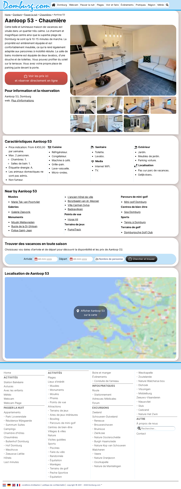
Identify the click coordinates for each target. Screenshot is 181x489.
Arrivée (28, 258)
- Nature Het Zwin (147, 414)
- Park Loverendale (15, 416)
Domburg (62, 5)
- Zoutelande (144, 376)
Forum (96, 402)
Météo (160, 5)
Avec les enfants (13, 390)
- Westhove (11, 449)
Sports (52, 443)
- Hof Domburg (13, 445)
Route (95, 390)
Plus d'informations (22, 100)
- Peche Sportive (58, 472)
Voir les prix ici (36, 78)
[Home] (53, 5)
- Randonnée (55, 455)
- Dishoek (142, 385)
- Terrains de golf (58, 468)
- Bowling (53, 418)
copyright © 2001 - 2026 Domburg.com (83, 485)
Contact (141, 433)
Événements (127, 5)
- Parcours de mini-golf (61, 422)
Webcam (73, 5)
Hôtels (7, 457)
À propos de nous (147, 423)
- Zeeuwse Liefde (14, 453)
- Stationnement (101, 394)
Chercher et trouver (144, 259)
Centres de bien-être (60, 427)
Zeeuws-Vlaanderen (148, 397)
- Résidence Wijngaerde (18, 420)
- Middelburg (144, 393)
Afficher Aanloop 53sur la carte (92, 312)
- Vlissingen (143, 389)
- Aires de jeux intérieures (63, 414)
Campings (10, 428)
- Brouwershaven (102, 424)
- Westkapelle (144, 372)
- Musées (53, 385)
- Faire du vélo (56, 451)
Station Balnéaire (13, 382)
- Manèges (54, 464)
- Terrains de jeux (58, 410)
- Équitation (55, 460)
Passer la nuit (87, 5)
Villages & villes (57, 431)
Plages (100, 5)
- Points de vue (57, 402)
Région (151, 5)
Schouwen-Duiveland (105, 416)
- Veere (96, 453)
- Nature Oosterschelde (106, 437)
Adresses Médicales (104, 398)
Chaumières (11, 437)
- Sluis (140, 405)
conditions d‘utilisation (31, 485)
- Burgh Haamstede (104, 441)
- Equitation (55, 476)
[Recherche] (167, 5)
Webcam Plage (12, 402)
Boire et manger (101, 372)
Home (7, 372)
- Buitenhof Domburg (16, 441)
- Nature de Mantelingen (106, 466)
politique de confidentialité (53, 485)
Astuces (8, 386)
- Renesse (98, 420)
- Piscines (54, 447)
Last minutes (11, 462)
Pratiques (141, 5)
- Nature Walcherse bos (150, 380)
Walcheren (98, 449)
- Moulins (53, 394)
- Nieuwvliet (143, 401)
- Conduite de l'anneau (105, 380)
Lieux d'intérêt (56, 381)
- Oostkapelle (100, 462)
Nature (52, 435)
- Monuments (56, 389)
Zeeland (97, 412)
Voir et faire (112, 5)
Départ (63, 258)
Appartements (12, 412)
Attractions (54, 406)
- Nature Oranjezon (103, 457)
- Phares (53, 398)
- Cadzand (142, 409)
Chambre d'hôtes (14, 432)
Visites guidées (57, 439)
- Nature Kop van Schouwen (109, 445)
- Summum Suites (14, 424)
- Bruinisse (98, 428)
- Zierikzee (98, 432)
